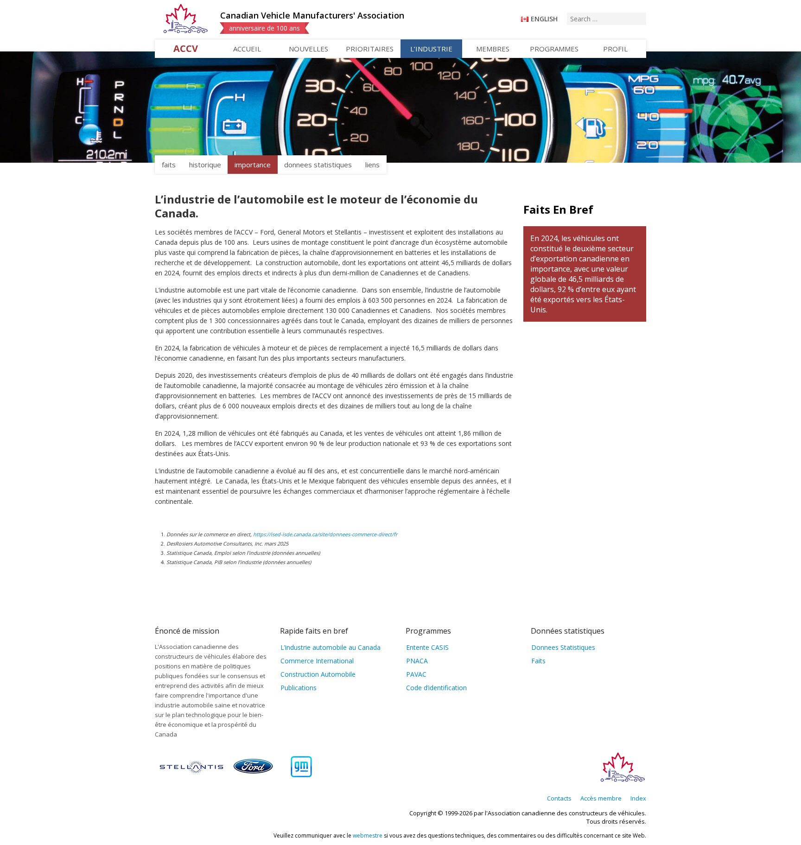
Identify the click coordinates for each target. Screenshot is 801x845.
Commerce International (317, 660)
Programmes (554, 48)
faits (169, 164)
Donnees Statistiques (563, 647)
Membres (492, 48)
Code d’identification (436, 687)
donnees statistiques (318, 164)
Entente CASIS (427, 647)
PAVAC (416, 674)
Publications (298, 687)
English (544, 18)
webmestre (367, 835)
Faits (538, 660)
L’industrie (431, 48)
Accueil (247, 48)
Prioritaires (370, 48)
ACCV (185, 48)
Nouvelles (308, 48)
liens (372, 164)
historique (205, 164)
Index (638, 798)
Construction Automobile (318, 674)
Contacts (559, 798)
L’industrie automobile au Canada (330, 647)
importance (253, 164)
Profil (615, 48)
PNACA (417, 660)
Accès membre (601, 798)
